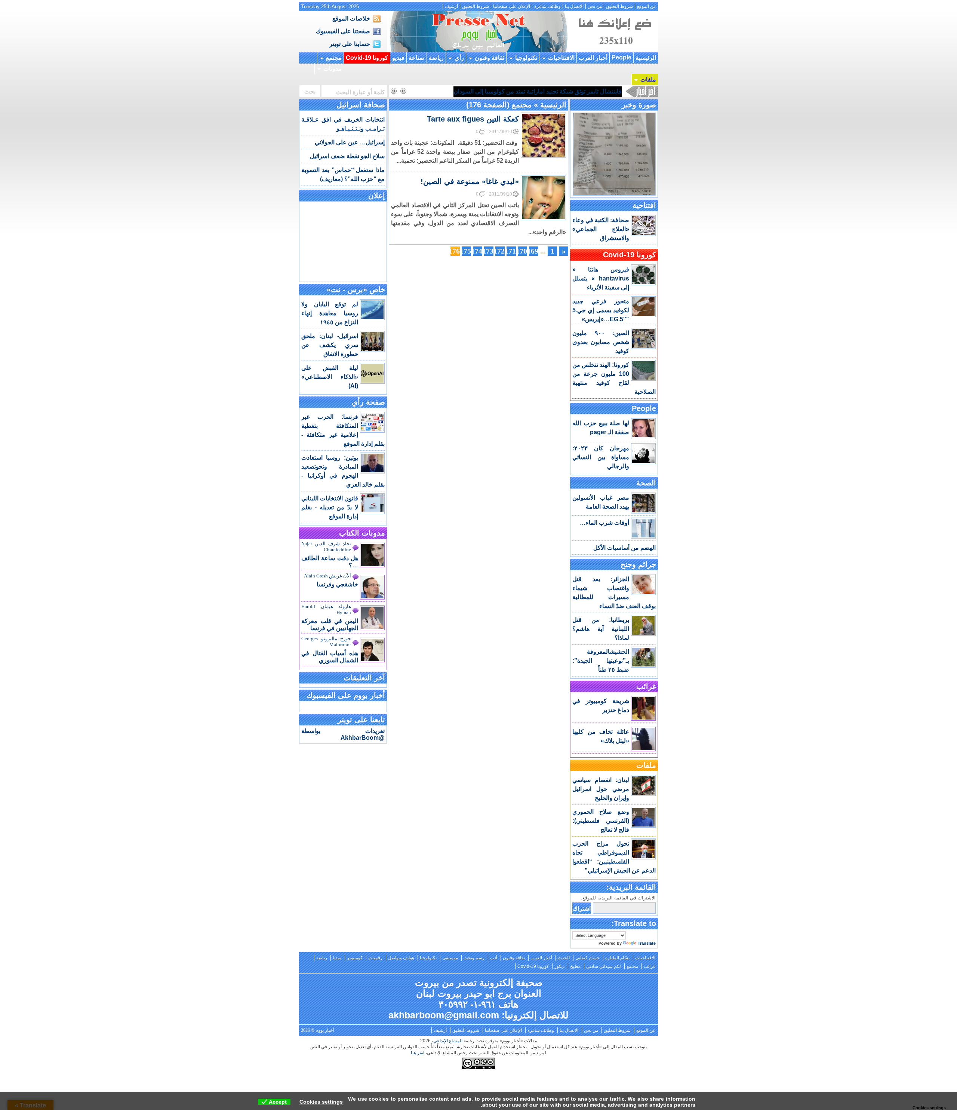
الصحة (646, 483)
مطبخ (575, 966)
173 (488, 251)
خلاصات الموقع (351, 18)
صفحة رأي (368, 402)
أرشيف (451, 6)
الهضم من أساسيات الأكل (624, 548)
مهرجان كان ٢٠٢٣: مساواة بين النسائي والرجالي (600, 457)
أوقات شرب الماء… (604, 522)
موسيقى (450, 957)
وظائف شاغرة (547, 6)
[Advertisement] (343, 240)
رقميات (375, 957)
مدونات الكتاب (362, 533)
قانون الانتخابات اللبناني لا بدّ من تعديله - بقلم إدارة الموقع (329, 507)
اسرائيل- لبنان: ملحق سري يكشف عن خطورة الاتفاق (329, 345)
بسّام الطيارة (617, 957)
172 (500, 251)
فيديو (398, 58)
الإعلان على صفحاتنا (511, 6)
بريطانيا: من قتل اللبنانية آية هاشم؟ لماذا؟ (600, 629)
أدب (493, 957)
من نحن (595, 6)
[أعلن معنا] (614, 50)
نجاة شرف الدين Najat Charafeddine (326, 546)
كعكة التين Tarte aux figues (473, 119)
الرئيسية (646, 58)
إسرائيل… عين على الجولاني (350, 142)
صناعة (417, 58)
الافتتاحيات (561, 58)
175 (466, 251)
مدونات (332, 68)
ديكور (559, 966)
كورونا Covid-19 (367, 58)
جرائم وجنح (638, 564)
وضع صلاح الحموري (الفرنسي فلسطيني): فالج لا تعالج (600, 821)
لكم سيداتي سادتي (603, 966)
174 (477, 251)
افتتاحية (644, 205)
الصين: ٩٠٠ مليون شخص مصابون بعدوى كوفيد (600, 342)
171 (511, 251)
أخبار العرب (593, 58)
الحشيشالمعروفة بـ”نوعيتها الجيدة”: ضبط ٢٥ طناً (600, 660)
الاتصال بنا (574, 6)
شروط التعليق (619, 6)
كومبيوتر (355, 957)
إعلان (376, 195)
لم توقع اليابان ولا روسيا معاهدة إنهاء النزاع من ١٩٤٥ (329, 313)
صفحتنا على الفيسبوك (343, 31)
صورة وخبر (639, 105)
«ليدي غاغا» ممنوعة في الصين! (470, 181)
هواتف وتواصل (401, 957)
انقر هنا (417, 1052)
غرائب (646, 686)
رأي (459, 58)
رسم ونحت (474, 957)
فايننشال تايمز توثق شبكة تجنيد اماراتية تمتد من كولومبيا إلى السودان (537, 91)
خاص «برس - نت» (356, 289)
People (621, 57)
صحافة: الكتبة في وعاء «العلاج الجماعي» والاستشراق (600, 229)
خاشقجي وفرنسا (337, 584)
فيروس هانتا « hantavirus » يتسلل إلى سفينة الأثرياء (600, 278)
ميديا (337, 957)
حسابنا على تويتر (349, 44)
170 (522, 251)
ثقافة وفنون (489, 58)
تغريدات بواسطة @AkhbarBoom (343, 734)
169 (533, 251)
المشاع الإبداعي (447, 1040)
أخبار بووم (478, 31)
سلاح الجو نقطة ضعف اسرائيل (347, 156)
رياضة (436, 58)
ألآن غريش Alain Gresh (327, 576)
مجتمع (334, 58)
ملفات (648, 79)
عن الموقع (646, 6)
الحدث (564, 957)
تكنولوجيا (526, 58)
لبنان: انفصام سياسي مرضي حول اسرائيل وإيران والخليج (600, 789)
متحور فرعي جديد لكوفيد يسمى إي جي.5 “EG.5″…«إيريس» (600, 310)
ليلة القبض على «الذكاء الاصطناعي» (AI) (329, 377)
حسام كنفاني (587, 957)
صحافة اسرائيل (360, 105)
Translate (647, 943)
